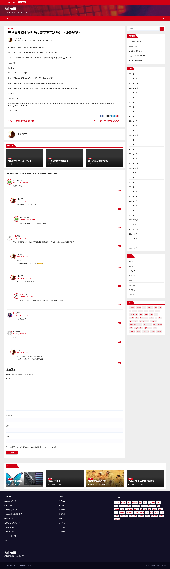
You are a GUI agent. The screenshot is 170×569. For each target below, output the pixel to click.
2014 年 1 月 (133, 126)
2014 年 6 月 (133, 102)
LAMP (141, 314)
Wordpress (133, 324)
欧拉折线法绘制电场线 (98, 160)
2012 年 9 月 (133, 177)
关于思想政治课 (9, 531)
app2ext (132, 307)
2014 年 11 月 (133, 88)
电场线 (139, 331)
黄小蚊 (15, 313)
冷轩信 (15, 236)
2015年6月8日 (13, 484)
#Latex (29, 40)
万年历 (145, 324)
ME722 (132, 317)
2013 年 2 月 (133, 158)
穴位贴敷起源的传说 (135, 51)
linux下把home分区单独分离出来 (106, 121)
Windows (153, 321)
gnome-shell (133, 314)
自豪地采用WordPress (10, 565)
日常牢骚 (132, 276)
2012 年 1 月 (133, 215)
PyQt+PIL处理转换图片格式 (138, 56)
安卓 (141, 328)
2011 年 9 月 (133, 234)
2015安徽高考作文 (135, 41)
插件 (150, 328)
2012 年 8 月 (133, 182)
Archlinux (149, 307)
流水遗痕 (153, 565)
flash (145, 311)
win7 (147, 321)
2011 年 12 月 (133, 220)
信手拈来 (132, 261)
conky (134, 311)
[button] (160, 18)
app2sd (138, 307)
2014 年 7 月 (133, 97)
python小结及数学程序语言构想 (22, 121)
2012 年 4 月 (133, 201)
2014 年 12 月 (133, 83)
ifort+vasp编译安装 (10, 536)
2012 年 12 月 (133, 163)
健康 (154, 324)
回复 (119, 190)
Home (147, 565)
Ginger (22, 484)
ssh (131, 321)
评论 (8, 378)
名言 (131, 328)
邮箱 (8, 426)
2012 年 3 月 (133, 206)
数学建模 (132, 331)
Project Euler (144, 317)
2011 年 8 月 (133, 239)
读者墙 (158, 565)
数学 (155, 328)
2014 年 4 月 (133, 111)
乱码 (150, 324)
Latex (146, 314)
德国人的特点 (133, 46)
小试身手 (10, 28)
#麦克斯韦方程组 (47, 40)
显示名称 (9, 415)
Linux (151, 314)
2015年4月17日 (53, 484)
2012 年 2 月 (133, 210)
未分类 (131, 280)
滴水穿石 (132, 285)
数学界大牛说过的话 (135, 60)
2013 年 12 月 (133, 130)
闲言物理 (132, 294)
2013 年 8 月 (133, 144)
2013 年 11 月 (133, 135)
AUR (160, 307)
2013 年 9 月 (133, 140)
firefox (140, 311)
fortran (151, 311)
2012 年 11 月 (133, 168)
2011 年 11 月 (133, 224)
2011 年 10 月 (133, 229)
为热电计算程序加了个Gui (19, 160)
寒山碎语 (132, 266)
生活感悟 (132, 290)
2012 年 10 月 (133, 173)
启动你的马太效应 (10, 527)
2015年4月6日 (94, 484)
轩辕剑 (153, 331)
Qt (156, 317)
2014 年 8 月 (133, 93)
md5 (156, 314)
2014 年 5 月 (133, 107)
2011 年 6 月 (133, 248)
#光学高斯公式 (36, 40)
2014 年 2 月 (133, 121)
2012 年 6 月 (133, 191)
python (151, 317)
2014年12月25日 (135, 484)
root (160, 317)
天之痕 (136, 328)
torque (136, 321)
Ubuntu (142, 321)
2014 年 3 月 (133, 116)
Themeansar (30, 565)
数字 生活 (7, 540)
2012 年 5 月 (133, 196)
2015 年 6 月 (133, 74)
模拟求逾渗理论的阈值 (58, 160)
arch (144, 307)
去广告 (160, 324)
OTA (137, 317)
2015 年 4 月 (133, 78)
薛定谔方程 (146, 331)
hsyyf (19, 38)
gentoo (158, 311)
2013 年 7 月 (133, 149)
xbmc (139, 324)
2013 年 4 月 (133, 154)
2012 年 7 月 (133, 187)
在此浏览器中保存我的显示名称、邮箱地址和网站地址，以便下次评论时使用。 (33, 447)
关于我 (164, 565)
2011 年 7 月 (133, 243)
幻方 (146, 328)
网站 (7, 436)
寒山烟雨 (10, 9)
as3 (156, 307)
